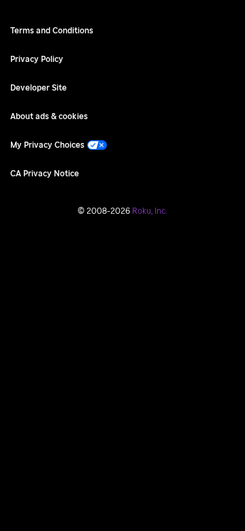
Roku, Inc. (149, 211)
